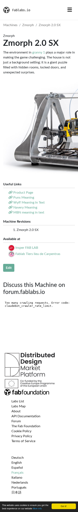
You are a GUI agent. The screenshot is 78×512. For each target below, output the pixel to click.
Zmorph (28, 25)
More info (37, 508)
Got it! (64, 506)
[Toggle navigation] (70, 10)
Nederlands (19, 482)
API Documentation (25, 416)
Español (17, 467)
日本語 (16, 492)
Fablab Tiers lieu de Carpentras (37, 254)
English (16, 462)
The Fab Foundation (25, 426)
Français (17, 472)
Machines (10, 25)
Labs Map (18, 406)
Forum (16, 421)
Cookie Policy (21, 431)
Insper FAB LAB (26, 247)
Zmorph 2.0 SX (50, 25)
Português (18, 487)
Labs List (17, 401)
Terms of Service (23, 441)
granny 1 (38, 52)
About (16, 411)
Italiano (16, 477)
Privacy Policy (21, 436)
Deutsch (17, 457)
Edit (9, 267)
